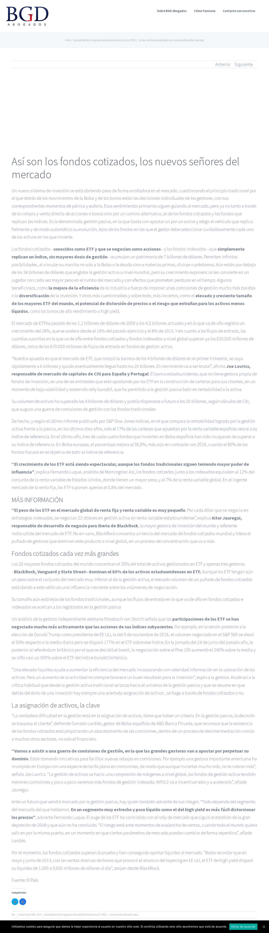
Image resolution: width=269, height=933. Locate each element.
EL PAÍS (102, 914)
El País (32, 880)
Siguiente (244, 64)
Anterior (223, 64)
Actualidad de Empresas (58, 914)
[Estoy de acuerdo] (264, 927)
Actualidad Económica (85, 914)
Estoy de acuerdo (243, 926)
